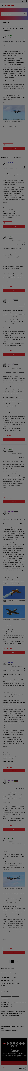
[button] (25, 2)
